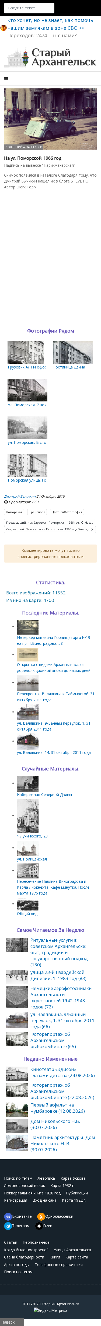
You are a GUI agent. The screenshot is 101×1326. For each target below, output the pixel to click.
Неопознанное (36, 1242)
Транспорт (37, 512)
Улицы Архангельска (72, 1249)
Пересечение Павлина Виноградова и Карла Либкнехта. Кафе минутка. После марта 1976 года (53, 887)
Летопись (46, 1178)
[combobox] (29, 8)
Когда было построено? (26, 1249)
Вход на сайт (45, 1200)
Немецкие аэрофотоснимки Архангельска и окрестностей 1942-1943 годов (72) (61, 997)
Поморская (14, 512)
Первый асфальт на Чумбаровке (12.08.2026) (57, 1108)
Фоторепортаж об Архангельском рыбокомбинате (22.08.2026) (62, 1091)
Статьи (10, 1242)
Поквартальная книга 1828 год (32, 1192)
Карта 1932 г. (62, 1185)
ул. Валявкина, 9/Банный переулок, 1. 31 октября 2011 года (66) (62, 1020)
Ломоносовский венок (24, 1185)
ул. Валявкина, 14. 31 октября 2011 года (54, 752)
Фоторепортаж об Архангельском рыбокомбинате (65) (53, 1040)
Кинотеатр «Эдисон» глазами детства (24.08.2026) (62, 1072)
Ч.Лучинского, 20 (32, 836)
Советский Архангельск (24, 147)
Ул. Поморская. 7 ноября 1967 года (40, 404)
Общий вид (27, 913)
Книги (55, 1257)
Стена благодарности (24, 1257)
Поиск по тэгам (18, 1178)
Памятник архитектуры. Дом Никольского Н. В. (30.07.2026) (62, 1143)
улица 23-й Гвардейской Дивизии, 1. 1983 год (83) (58, 975)
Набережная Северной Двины (44, 794)
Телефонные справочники (59, 1264)
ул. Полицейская (32, 859)
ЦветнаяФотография (67, 512)
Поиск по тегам (18, 1271)
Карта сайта (76, 1257)
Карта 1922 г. (74, 1200)
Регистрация (15, 1200)
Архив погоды (16, 1264)
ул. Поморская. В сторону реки (36, 442)
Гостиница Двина (69, 367)
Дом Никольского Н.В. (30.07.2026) (55, 1124)
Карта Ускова (73, 1178)
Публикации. (77, 1192)
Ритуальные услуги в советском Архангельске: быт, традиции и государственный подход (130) (59, 952)
